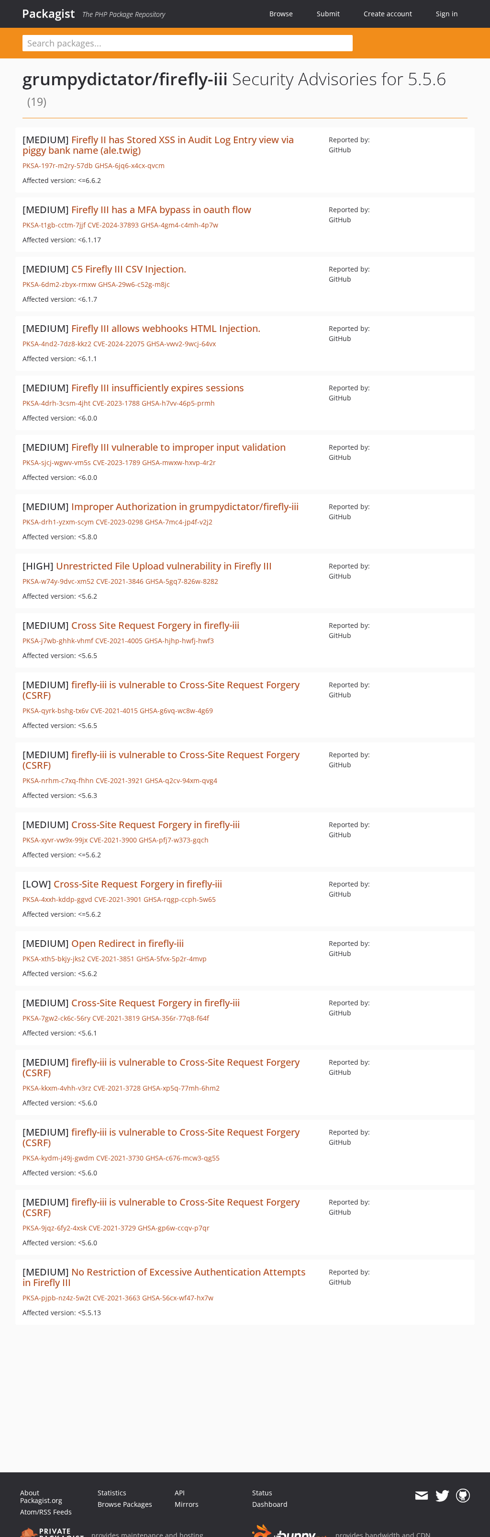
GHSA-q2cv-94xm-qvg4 (181, 780)
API (180, 1492)
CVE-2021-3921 (119, 780)
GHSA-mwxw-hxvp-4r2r (179, 462)
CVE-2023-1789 (116, 462)
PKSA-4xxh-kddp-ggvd (57, 899)
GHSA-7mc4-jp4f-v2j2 (178, 521)
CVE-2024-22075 (119, 343)
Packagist (48, 13)
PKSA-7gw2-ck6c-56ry (56, 1018)
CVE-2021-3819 (116, 1018)
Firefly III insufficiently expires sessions (157, 387)
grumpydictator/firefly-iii (125, 79)
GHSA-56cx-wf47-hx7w (177, 1297)
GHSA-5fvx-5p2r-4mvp (171, 958)
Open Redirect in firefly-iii (127, 943)
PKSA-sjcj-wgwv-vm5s (56, 462)
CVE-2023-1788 (116, 403)
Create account (388, 13)
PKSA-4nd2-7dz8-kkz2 (56, 343)
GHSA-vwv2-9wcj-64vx (181, 343)
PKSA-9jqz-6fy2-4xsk (54, 1227)
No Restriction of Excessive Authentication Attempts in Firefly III (164, 1277)
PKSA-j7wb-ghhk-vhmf (57, 640)
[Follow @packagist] (442, 1495)
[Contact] (421, 1495)
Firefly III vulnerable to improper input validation (178, 447)
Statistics (112, 1492)
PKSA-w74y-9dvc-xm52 (58, 581)
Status (262, 1492)
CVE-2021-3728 (117, 1088)
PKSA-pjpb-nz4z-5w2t (56, 1297)
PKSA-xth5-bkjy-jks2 (53, 958)
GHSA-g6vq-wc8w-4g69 (176, 710)
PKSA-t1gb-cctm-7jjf (54, 224)
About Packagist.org (41, 1496)
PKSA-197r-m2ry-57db (57, 165)
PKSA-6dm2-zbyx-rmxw (59, 284)
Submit (328, 13)
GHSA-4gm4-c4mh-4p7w (179, 224)
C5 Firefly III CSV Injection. (128, 268)
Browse (281, 13)
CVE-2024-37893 (113, 224)
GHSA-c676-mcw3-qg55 (182, 1157)
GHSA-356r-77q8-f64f (175, 1018)
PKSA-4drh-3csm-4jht (56, 403)
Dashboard (270, 1504)
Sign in (447, 13)
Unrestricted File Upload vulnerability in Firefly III (164, 565)
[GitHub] (463, 1495)
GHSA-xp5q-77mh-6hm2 (181, 1088)
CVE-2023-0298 (119, 521)
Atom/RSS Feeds (46, 1511)
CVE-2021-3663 (116, 1297)
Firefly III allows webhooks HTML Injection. (165, 328)
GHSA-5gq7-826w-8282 (181, 581)
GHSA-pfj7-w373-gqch (174, 839)
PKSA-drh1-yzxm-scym (58, 521)
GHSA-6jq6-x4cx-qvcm (130, 165)
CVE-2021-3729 (112, 1227)
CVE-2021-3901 (118, 899)
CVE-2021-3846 (120, 581)
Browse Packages (125, 1504)
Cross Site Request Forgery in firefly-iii (155, 625)
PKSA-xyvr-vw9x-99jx (55, 839)
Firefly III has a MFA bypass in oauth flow (161, 209)
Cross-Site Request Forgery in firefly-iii (155, 824)
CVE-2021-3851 (110, 958)
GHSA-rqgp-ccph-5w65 (180, 899)
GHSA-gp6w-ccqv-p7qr (174, 1227)
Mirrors (187, 1504)
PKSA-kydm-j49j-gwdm (58, 1157)
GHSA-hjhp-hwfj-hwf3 (179, 640)
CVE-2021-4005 (119, 640)
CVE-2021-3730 (120, 1157)
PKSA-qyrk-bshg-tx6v (55, 710)
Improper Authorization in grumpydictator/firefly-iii (185, 506)
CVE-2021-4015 (114, 710)
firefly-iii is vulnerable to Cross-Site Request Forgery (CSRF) (161, 690)
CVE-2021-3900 (113, 839)
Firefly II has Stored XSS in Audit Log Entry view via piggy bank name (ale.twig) (158, 145)
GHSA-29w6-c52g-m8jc (134, 284)
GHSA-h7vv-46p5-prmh (178, 403)
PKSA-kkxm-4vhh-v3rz (56, 1088)
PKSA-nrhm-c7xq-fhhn (58, 780)
